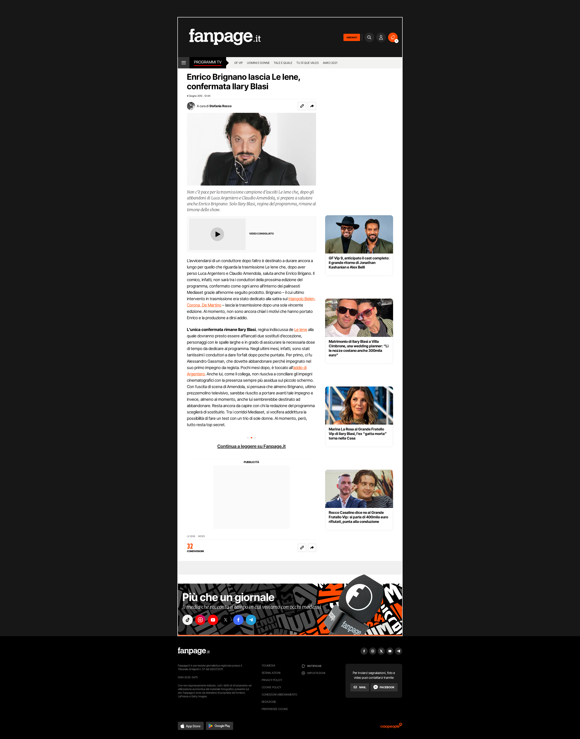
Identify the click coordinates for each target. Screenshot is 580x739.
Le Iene (300, 329)
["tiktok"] (187, 620)
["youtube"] (213, 620)
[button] (312, 106)
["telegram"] (251, 620)
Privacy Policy (272, 680)
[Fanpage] (194, 651)
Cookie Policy (271, 687)
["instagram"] (200, 620)
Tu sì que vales (307, 63)
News (201, 536)
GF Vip (238, 63)
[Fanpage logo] (219, 37)
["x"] (225, 620)
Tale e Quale (283, 63)
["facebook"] (238, 620)
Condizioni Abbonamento (279, 694)
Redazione (269, 701)
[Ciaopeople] (391, 727)
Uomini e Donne (258, 63)
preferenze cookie (275, 709)
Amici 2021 (330, 63)
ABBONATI (351, 37)
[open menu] (183, 62)
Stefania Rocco (220, 106)
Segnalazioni (271, 672)
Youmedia (268, 665)
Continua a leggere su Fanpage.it (251, 446)
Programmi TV (208, 62)
